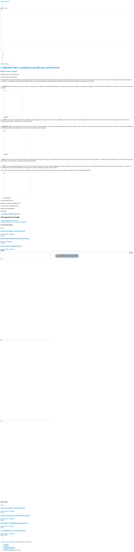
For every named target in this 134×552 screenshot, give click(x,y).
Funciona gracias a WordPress (8, 541)
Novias (5, 55)
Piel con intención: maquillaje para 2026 (11, 246)
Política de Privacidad (9, 548)
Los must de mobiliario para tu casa (9, 220)
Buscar (2, 250)
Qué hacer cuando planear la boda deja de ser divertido (15, 515)
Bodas (5, 52)
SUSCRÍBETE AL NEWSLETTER (67, 256)
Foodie (5, 54)
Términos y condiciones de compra (12, 550)
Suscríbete (6, 545)
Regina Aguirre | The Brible (7, 234)
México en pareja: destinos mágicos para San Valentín (15, 238)
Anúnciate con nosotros (9, 547)
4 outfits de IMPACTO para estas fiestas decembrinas (14, 221)
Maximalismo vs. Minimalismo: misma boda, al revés (14, 523)
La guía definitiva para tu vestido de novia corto (13, 530)
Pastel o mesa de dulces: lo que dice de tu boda (13, 231)
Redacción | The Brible (6, 241)
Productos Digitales (8, 58)
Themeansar (28, 541)
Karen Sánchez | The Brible (10, 71)
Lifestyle (6, 57)
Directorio (6, 59)
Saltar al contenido (5, 1)
